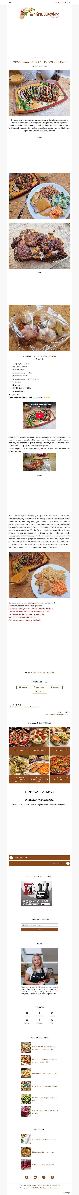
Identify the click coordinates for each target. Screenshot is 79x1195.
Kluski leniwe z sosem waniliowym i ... (39, 750)
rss (52, 1023)
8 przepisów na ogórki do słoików (45, 1086)
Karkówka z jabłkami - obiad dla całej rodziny (25, 606)
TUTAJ (53, 356)
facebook (39, 1016)
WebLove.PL (32, 1185)
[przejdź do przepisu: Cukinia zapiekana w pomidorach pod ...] (60, 774)
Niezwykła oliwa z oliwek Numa (44, 1139)
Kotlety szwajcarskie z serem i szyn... (39, 779)
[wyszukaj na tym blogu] (69, 2)
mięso (44, 672)
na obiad (50, 672)
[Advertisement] (44, 37)
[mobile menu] (10, 2)
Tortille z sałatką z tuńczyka (60, 749)
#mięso (34, 66)
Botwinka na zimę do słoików (43, 1165)
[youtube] (56, 2)
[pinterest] (63, 2)
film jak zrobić (36, 672)
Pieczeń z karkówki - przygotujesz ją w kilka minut (27, 614)
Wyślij (41, 692)
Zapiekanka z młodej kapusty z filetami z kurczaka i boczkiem (31, 609)
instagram (52, 1016)
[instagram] (59, 2)
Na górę (66, 1192)
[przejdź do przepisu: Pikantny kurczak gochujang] (19, 746)
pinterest (39, 1023)
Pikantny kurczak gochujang (19, 749)
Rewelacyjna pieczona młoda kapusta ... (19, 779)
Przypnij (56, 687)
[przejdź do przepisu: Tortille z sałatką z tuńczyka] (60, 746)
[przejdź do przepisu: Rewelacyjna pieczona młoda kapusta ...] (19, 774)
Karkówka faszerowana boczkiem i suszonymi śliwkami (29, 611)
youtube (27, 1016)
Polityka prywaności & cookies (49, 1188)
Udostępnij (40, 687)
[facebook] (65, 2)
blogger (27, 1023)
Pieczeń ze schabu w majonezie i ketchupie (25, 620)
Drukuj (25, 687)
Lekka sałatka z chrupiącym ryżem (45, 1073)
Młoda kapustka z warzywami (43, 1152)
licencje (57, 1185)
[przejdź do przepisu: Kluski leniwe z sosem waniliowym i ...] (39, 746)
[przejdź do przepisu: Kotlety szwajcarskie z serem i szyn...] (39, 774)
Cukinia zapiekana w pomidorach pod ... (60, 778)
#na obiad (43, 66)
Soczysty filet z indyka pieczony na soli (23, 617)
